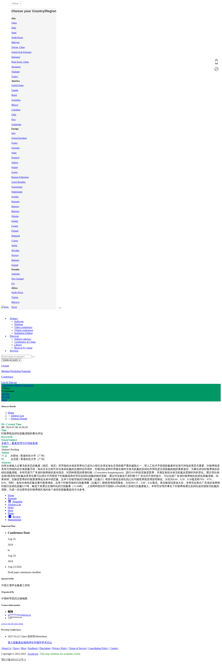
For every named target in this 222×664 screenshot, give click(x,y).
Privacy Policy (59, 648)
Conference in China (25, 342)
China (14, 23)
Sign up (13, 382)
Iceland (14, 265)
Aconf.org (32, 653)
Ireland (14, 221)
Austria (14, 162)
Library (18, 344)
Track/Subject (9, 440)
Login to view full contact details (12, 624)
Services (14, 350)
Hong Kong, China (20, 62)
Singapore (16, 67)
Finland (14, 231)
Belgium (15, 211)
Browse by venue (23, 347)
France (14, 143)
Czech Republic (18, 182)
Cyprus (14, 240)
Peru (13, 119)
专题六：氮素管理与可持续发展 (19, 443)
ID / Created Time (11, 424)
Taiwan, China (18, 47)
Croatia (14, 226)
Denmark (15, 236)
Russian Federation (20, 177)
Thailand (15, 71)
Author (5, 452)
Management (14, 519)
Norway (15, 255)
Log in (4, 382)
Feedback (33, 648)
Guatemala (16, 124)
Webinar (18, 324)
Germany (15, 148)
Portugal (15, 157)
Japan (13, 32)
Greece (14, 172)
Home (11, 412)
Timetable (17, 501)
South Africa (17, 292)
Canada (14, 90)
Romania (15, 201)
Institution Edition (23, 333)
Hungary (15, 206)
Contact (114, 648)
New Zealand (17, 279)
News (16, 648)
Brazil (14, 95)
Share (4, 399)
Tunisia (14, 297)
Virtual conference (23, 330)
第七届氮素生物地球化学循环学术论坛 (30, 642)
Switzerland (16, 187)
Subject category (22, 339)
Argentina (15, 100)
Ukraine (15, 216)
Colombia (15, 110)
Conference (7, 376)
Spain (14, 153)
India (13, 28)
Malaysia (15, 42)
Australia (15, 274)
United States (17, 85)
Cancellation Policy (98, 648)
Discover (14, 336)
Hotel (10, 507)
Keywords (7, 436)
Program (12, 498)
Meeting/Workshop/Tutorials (16, 371)
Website (5, 394)
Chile (13, 114)
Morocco (15, 302)
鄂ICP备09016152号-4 (13, 659)
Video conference (23, 327)
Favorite (5, 397)
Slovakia (15, 250)
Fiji (13, 283)
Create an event (10, 360)
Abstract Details (19, 418)
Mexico (14, 105)
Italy (13, 133)
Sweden (15, 197)
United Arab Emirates (21, 52)
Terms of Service (77, 648)
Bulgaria (15, 260)
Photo (11, 513)
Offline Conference (24, 385)
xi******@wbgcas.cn (19, 615)
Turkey (14, 76)
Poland (14, 167)
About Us (6, 648)
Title (3, 430)
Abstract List (17, 415)
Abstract (6, 462)
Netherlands (16, 192)
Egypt (14, 307)
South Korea (17, 37)
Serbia (14, 245)
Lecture (5, 365)
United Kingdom (19, 138)
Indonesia (15, 57)
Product (14, 318)
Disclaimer (45, 648)
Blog (23, 648)
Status (4, 446)
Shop (10, 510)
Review (17, 516)
